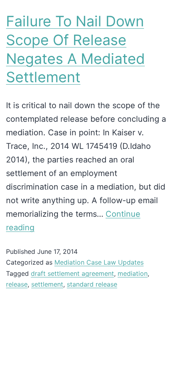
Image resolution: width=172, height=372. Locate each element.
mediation (133, 273)
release (17, 284)
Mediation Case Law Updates (99, 262)
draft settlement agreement (72, 273)
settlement (47, 284)
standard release (92, 284)
